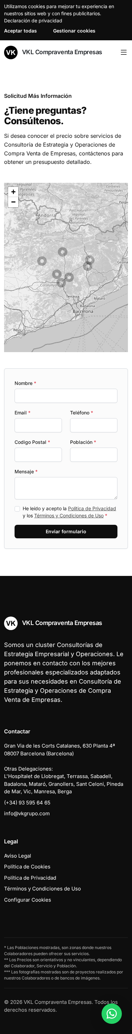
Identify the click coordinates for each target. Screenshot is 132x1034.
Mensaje (26, 471)
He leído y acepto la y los (69, 511)
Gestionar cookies (74, 31)
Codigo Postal (32, 442)
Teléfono (81, 412)
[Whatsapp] (112, 1014)
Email (22, 412)
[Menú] (123, 52)
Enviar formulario (66, 531)
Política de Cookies (27, 866)
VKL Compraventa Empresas (61, 52)
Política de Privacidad (92, 508)
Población (83, 442)
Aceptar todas (20, 31)
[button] (62, 251)
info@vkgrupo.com (27, 813)
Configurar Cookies (27, 900)
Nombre (25, 383)
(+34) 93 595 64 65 (27, 802)
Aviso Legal (17, 856)
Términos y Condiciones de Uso (69, 515)
